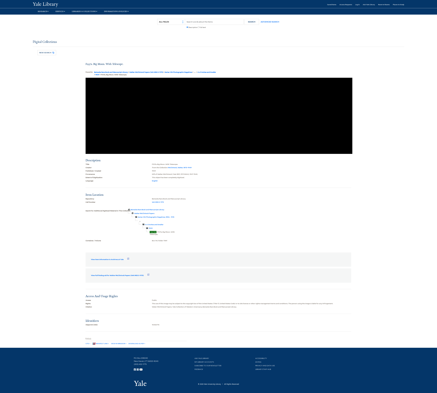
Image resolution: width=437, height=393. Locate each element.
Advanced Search (270, 22)
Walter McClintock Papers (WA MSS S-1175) (146, 72)
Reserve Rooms (384, 4)
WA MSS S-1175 (158, 202)
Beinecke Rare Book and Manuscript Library (111, 72)
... (194, 72)
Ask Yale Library (369, 4)
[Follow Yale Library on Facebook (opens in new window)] (135, 369)
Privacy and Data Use (265, 366)
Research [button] (42, 11)
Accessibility (261, 358)
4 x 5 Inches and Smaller (207, 72)
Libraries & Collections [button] (84, 11)
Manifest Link (102, 343)
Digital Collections (45, 42)
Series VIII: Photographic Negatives (178, 72)
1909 (97, 75)
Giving (258, 362)
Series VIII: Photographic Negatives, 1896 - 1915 (156, 217)
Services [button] (59, 11)
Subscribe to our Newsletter (207, 366)
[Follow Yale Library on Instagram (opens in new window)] (138, 369)
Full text (203, 27)
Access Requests (345, 4)
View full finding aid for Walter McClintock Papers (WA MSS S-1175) (117, 275)
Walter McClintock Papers (144, 213)
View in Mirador (118, 343)
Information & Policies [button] (115, 11)
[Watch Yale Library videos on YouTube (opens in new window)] (141, 369)
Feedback (198, 369)
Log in (357, 4)
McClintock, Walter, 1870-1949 (180, 167)
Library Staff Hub (263, 369)
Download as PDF (136, 343)
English (155, 181)
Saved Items (331, 4)
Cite (87, 343)
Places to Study (398, 4)
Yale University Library (61, 4)
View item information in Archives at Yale (107, 259)
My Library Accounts (204, 362)
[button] (251, 22)
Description (192, 27)
